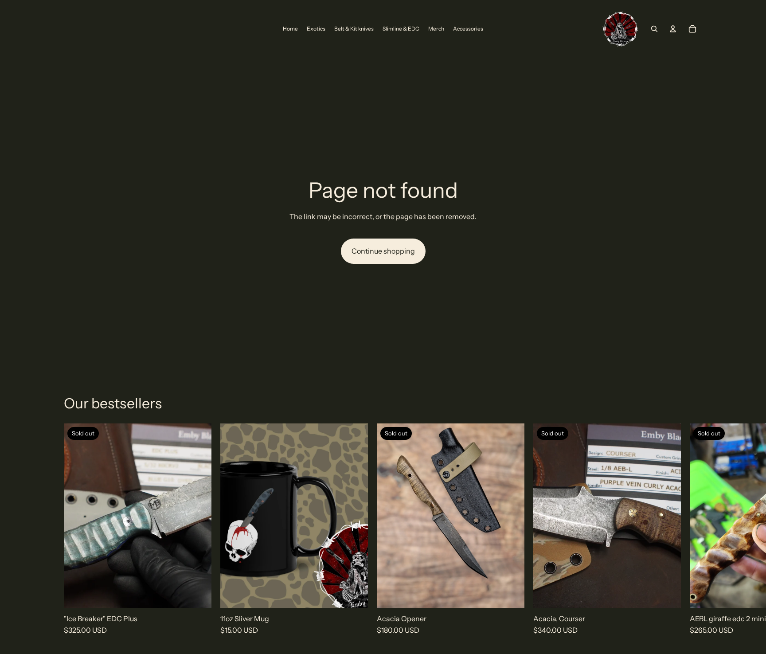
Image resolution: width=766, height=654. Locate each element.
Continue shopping (383, 251)
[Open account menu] (673, 29)
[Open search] (654, 29)
